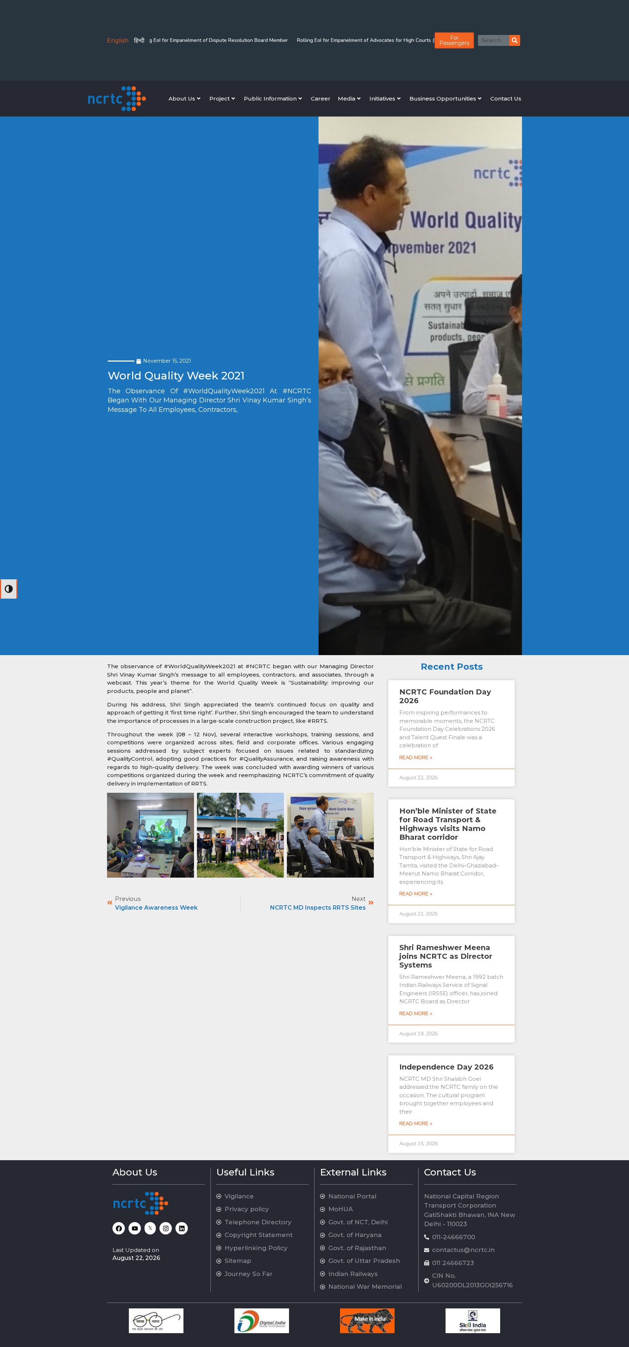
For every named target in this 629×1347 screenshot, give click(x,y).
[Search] (514, 40)
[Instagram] (165, 1228)
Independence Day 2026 (446, 1067)
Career (321, 98)
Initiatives (382, 98)
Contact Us (505, 98)
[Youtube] (134, 1228)
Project (219, 98)
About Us (182, 98)
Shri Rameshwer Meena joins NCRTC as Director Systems (445, 956)
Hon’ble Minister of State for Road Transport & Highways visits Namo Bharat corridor (448, 824)
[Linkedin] (181, 1228)
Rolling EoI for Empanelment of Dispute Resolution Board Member (176, 40)
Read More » (415, 757)
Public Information (270, 98)
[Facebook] (118, 1228)
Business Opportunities (443, 98)
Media (346, 98)
